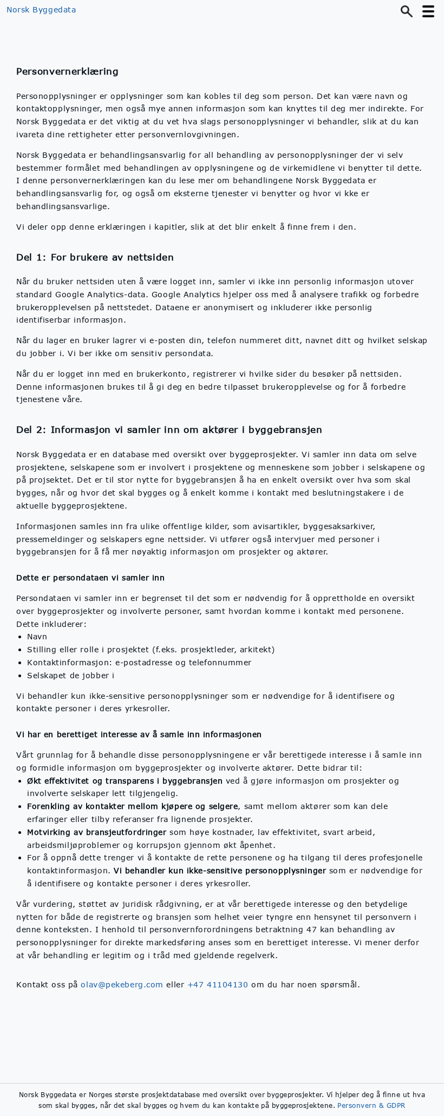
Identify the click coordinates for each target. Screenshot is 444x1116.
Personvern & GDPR (371, 1105)
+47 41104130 (218, 984)
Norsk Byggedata (41, 9)
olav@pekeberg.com (122, 984)
